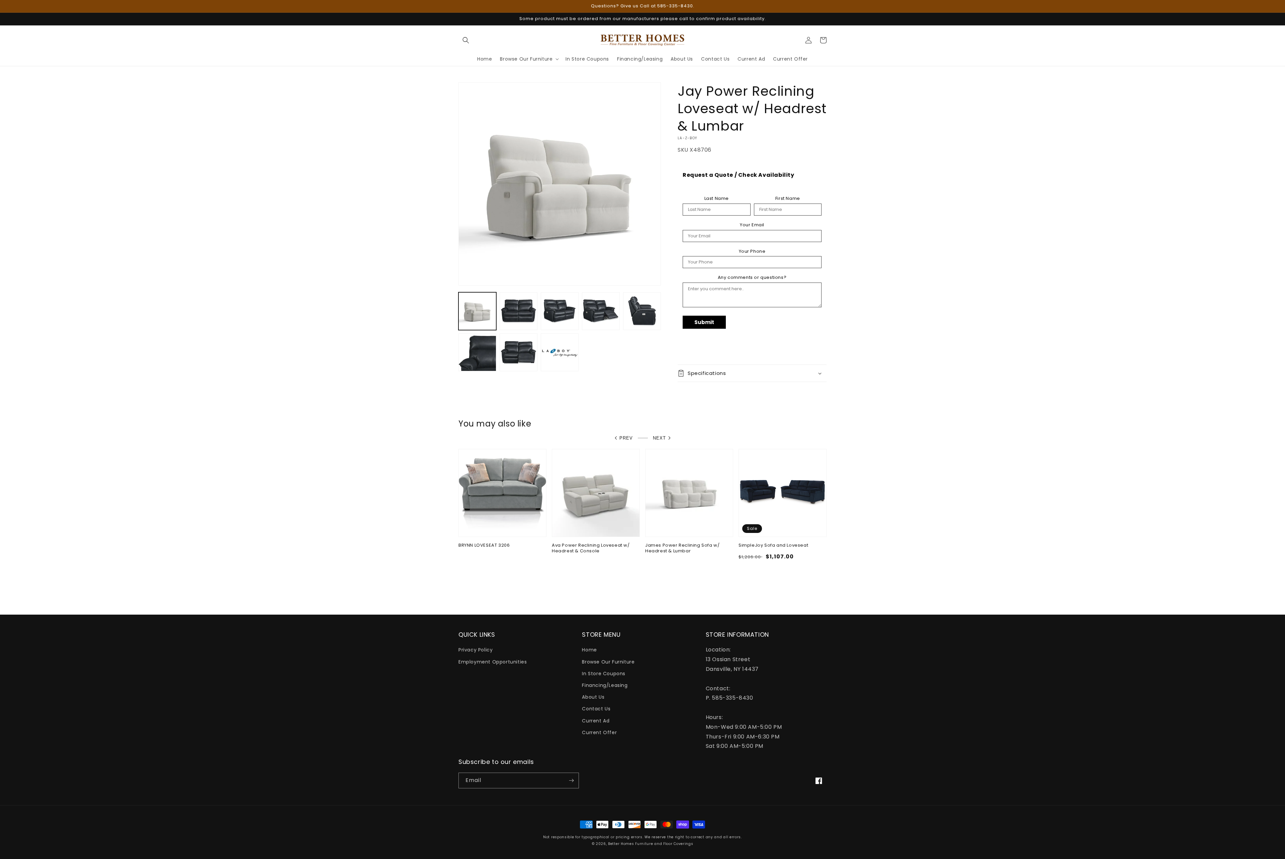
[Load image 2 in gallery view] (518, 311)
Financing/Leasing (604, 685)
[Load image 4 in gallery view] (601, 311)
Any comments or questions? (752, 277)
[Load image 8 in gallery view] (560, 352)
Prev (626, 438)
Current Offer (599, 732)
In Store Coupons (603, 673)
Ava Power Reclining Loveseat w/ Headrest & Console (591, 548)
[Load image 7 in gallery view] (518, 352)
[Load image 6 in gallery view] (477, 352)
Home (589, 649)
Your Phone (752, 251)
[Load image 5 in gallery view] (642, 311)
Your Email (752, 225)
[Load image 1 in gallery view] (477, 311)
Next (659, 438)
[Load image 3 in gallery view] (560, 311)
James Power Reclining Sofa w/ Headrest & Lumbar (682, 548)
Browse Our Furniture (608, 661)
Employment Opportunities (492, 661)
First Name (787, 198)
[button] (465, 40)
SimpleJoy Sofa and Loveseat (773, 545)
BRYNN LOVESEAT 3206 (484, 545)
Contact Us (596, 708)
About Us (593, 697)
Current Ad (595, 720)
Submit (704, 322)
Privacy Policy (475, 649)
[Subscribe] (571, 780)
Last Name (716, 198)
